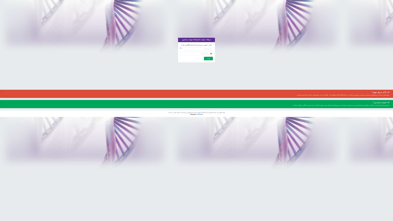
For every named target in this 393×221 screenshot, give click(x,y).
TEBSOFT (200, 114)
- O (181, 48)
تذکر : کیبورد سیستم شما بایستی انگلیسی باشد (196, 45)
